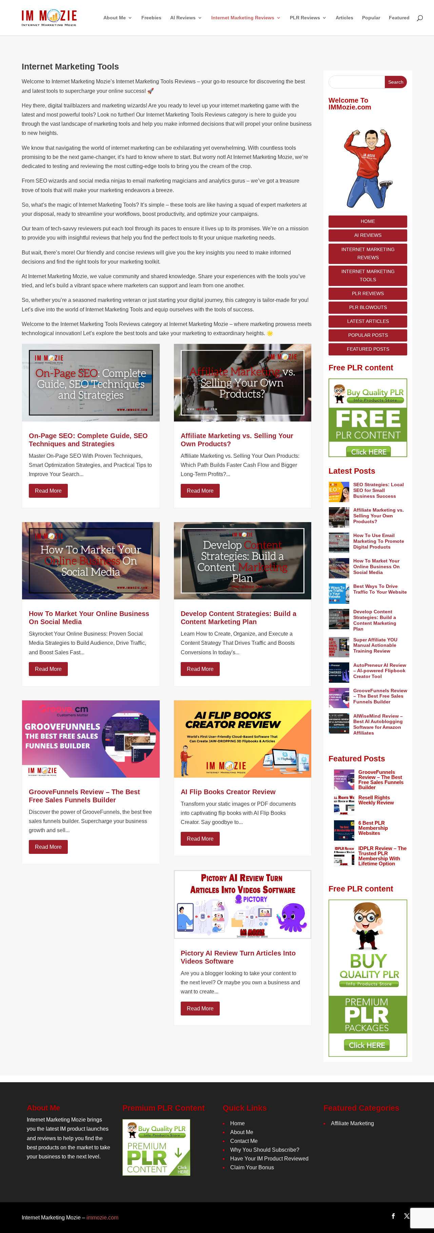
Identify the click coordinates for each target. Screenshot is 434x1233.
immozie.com (102, 1217)
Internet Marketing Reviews (367, 253)
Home (368, 221)
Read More (48, 491)
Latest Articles (368, 321)
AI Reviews (367, 235)
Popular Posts (368, 335)
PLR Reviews (368, 293)
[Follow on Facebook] (393, 1216)
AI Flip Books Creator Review (228, 792)
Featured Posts (368, 349)
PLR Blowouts (368, 307)
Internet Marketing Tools (367, 275)
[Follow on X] (406, 1216)
